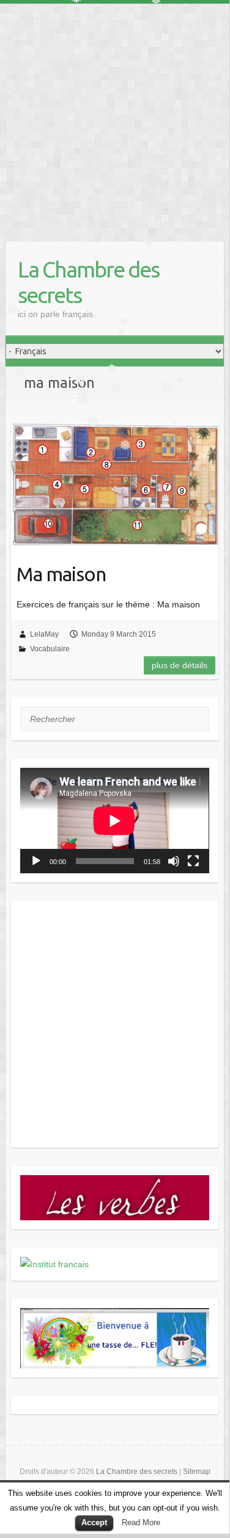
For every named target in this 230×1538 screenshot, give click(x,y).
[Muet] (174, 861)
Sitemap (196, 1471)
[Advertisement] (114, 118)
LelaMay (44, 634)
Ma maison (61, 574)
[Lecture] (36, 861)
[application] (114, 820)
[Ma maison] (114, 484)
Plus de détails (179, 665)
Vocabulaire (50, 649)
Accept (94, 1522)
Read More (141, 1522)
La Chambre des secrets (88, 282)
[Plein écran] (193, 861)
